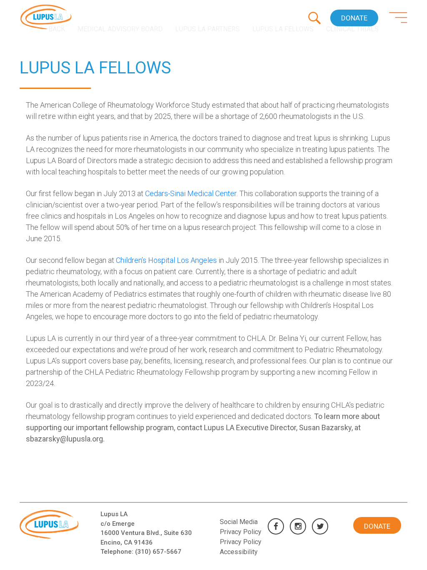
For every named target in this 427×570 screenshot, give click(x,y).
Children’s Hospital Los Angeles (166, 260)
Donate (354, 18)
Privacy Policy (240, 542)
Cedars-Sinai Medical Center (190, 193)
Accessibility (239, 552)
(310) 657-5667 (158, 551)
